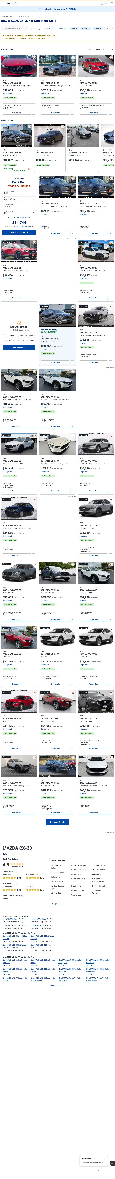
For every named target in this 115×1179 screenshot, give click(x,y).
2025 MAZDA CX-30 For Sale (14, 926)
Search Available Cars (19, 232)
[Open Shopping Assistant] (112, 1163)
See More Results (57, 822)
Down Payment (9, 204)
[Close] (104, 1158)
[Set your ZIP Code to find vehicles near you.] (55, 21)
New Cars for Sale (7, 17)
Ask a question (19, 347)
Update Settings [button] (29, 226)
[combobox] (14, 28)
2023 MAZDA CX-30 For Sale (42, 926)
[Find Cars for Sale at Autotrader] (11, 3)
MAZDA (19, 17)
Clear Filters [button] (64, 28)
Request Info (16, 113)
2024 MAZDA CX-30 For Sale (42, 919)
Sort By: (92, 49)
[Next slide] (110, 148)
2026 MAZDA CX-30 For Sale (14, 919)
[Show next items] (110, 29)
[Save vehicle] (34, 57)
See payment (7, 93)
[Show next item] (72, 315)
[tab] (5, 854)
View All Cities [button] (55, 985)
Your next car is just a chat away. (57, 9)
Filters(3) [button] (37, 28)
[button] (102, 3)
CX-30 (27, 17)
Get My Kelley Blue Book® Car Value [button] (19, 217)
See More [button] (55, 904)
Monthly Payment (9, 191)
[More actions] (33, 113)
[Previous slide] (4, 148)
